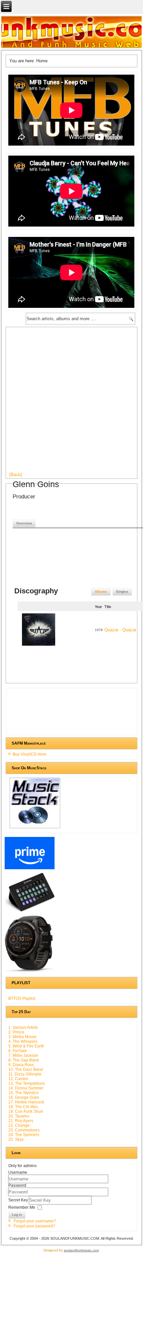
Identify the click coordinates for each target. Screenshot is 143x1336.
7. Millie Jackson (23, 1055)
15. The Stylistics (23, 1092)
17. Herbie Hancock (26, 1102)
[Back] (15, 474)
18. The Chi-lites (23, 1106)
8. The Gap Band (23, 1060)
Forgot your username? (35, 1221)
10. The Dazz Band (25, 1069)
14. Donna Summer (26, 1088)
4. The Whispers (23, 1041)
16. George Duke (23, 1097)
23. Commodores (24, 1130)
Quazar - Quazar (120, 629)
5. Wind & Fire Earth (26, 1046)
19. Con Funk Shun (25, 1111)
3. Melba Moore (22, 1036)
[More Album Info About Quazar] (38, 646)
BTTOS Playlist (21, 998)
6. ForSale (17, 1050)
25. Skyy (16, 1139)
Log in (17, 1214)
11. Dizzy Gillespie (25, 1074)
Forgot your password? (34, 1226)
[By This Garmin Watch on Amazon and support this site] (29, 972)
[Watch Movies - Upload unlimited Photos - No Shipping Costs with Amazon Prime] (29, 869)
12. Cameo (18, 1078)
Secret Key (18, 1199)
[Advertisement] (71, 402)
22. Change (19, 1125)
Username (17, 1172)
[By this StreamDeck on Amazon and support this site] (29, 911)
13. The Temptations (26, 1083)
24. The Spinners (23, 1134)
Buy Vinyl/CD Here (30, 754)
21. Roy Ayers (20, 1120)
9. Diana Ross (21, 1064)
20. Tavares (18, 1116)
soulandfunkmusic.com (81, 1250)
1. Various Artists (23, 1027)
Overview (24, 523)
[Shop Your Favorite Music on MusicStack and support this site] (35, 828)
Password (17, 1185)
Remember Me (21, 1207)
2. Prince (16, 1032)
